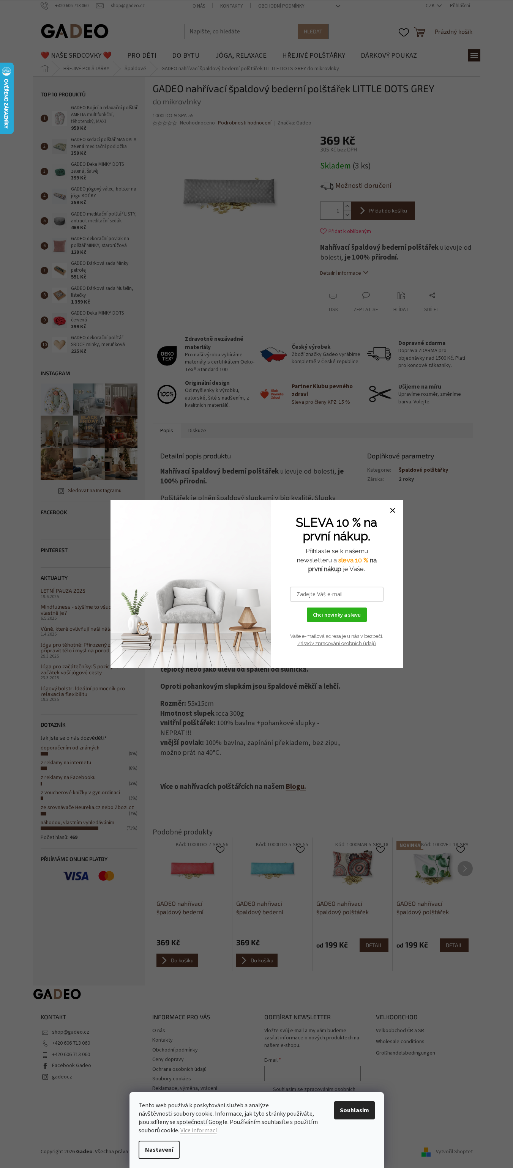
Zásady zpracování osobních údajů (336, 643)
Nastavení (159, 1150)
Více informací (198, 1130)
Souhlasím (354, 1110)
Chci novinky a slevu (337, 614)
